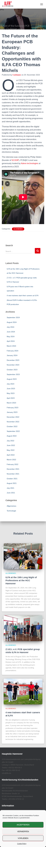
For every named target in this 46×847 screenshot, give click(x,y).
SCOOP (15, 160)
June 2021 (11, 493)
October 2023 (12, 370)
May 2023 (10, 393)
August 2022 (12, 436)
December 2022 (13, 417)
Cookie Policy (21, 844)
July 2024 (10, 327)
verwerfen (23, 831)
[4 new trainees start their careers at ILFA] (23, 691)
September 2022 (13, 431)
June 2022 (11, 445)
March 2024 (11, 346)
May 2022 (10, 450)
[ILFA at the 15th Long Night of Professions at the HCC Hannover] (23, 556)
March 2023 (11, 403)
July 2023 (10, 384)
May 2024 (10, 336)
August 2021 (12, 483)
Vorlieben (23, 838)
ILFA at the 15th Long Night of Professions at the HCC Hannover (21, 580)
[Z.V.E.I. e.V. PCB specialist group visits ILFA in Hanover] (23, 628)
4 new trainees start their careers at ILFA (22, 295)
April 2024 (11, 341)
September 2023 (13, 374)
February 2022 (12, 464)
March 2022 (11, 460)
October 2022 (12, 426)
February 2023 (12, 408)
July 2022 (10, 441)
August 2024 (12, 322)
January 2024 (12, 355)
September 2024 (13, 317)
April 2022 (11, 455)
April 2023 (11, 398)
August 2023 (12, 379)
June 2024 (11, 332)
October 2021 (12, 479)
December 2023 (13, 360)
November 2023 (13, 365)
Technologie (11, 511)
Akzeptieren (23, 825)
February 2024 (12, 351)
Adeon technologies (29, 163)
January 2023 (12, 412)
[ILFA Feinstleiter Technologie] (8, 4)
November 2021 (13, 474)
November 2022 (13, 422)
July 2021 (10, 488)
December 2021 (13, 469)
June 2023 (11, 389)
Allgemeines (18, 229)
